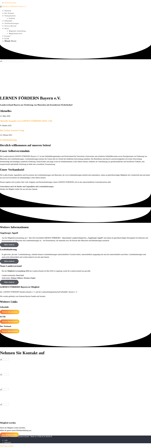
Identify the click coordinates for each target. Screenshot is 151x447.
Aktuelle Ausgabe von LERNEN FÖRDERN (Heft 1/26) (26, 121)
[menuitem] (77, 10)
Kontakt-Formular (76, 400)
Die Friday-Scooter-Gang (12, 130)
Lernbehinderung (8, 140)
